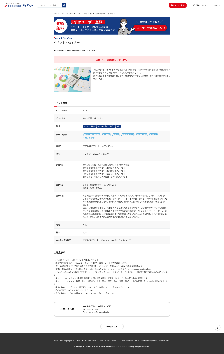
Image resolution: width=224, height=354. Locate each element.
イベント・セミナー (66, 13)
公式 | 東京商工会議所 (108, 340)
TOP (55, 13)
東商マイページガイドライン (87, 340)
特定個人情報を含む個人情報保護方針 (155, 340)
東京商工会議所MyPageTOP (64, 340)
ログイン (217, 5)
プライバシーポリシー (129, 340)
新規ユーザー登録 (177, 5)
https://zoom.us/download (140, 269)
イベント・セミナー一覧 (84, 13)
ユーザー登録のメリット (199, 5)
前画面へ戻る (112, 326)
